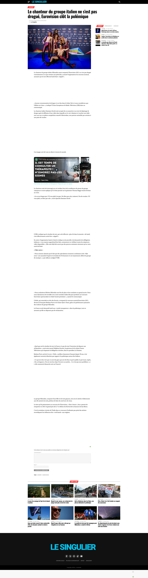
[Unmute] (82, 162)
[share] (76, 158)
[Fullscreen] (89, 162)
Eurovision (46, 475)
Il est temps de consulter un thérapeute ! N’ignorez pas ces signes (56, 159)
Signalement (89, 560)
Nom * (35, 464)
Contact (82, 560)
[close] (133, 572)
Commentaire (37, 452)
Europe (40, 475)
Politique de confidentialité (72, 560)
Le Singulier (34, 22)
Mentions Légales (60, 560)
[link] (36, 159)
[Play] (80, 162)
